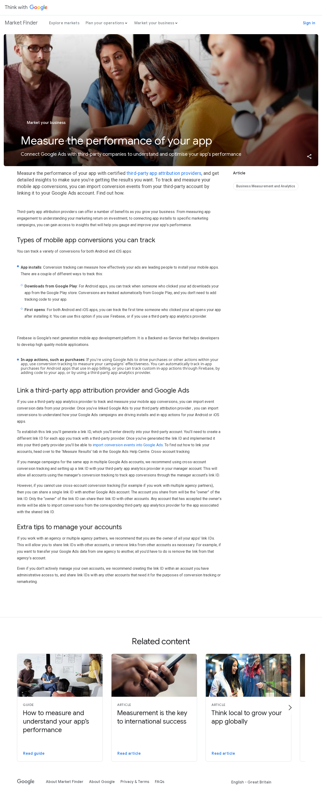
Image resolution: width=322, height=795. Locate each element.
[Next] (289, 707)
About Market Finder (64, 781)
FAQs (159, 781)
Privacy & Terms (134, 781)
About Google (102, 781)
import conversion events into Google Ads (128, 445)
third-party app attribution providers (164, 173)
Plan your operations (105, 23)
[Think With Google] (26, 7)
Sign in (309, 23)
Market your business (154, 23)
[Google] (26, 782)
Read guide (34, 753)
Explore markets (64, 23)
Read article (129, 753)
